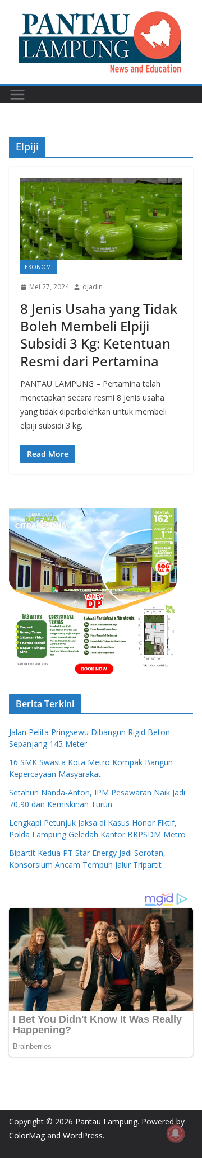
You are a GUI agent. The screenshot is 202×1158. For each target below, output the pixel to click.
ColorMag (27, 1135)
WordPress (83, 1135)
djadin (92, 286)
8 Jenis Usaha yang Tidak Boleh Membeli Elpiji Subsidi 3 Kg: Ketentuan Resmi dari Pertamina (98, 334)
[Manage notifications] (176, 1133)
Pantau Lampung (106, 1121)
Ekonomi (39, 267)
